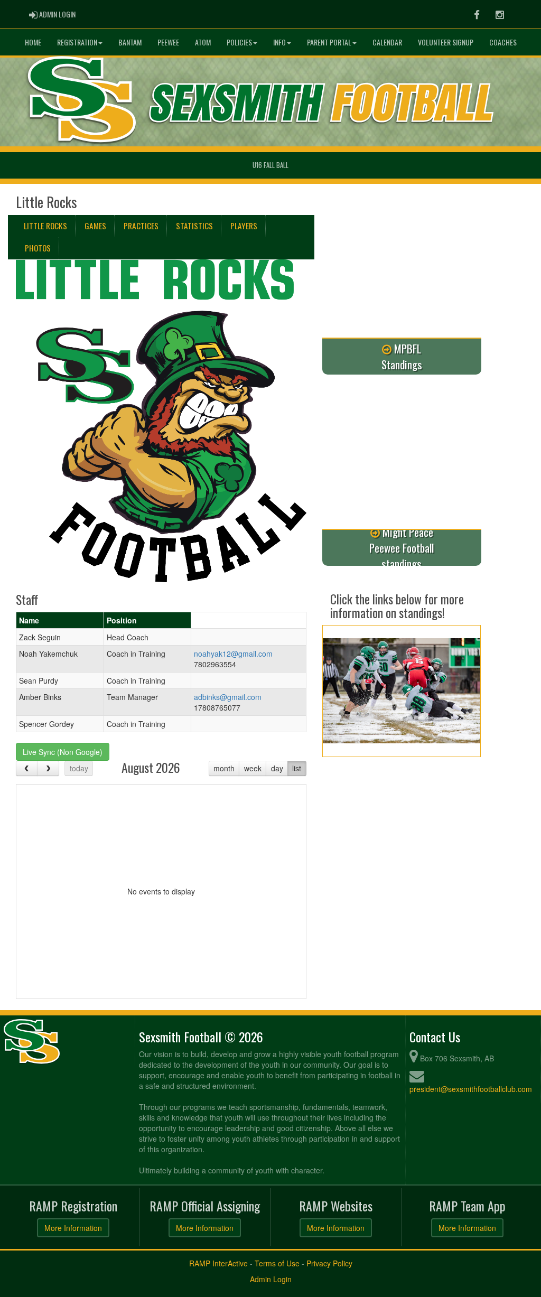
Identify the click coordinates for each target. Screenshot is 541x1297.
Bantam (130, 42)
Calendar (387, 42)
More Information (73, 1228)
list (296, 768)
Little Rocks (45, 225)
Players (243, 225)
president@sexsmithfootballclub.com (470, 1089)
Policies (239, 42)
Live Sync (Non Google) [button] (62, 752)
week (253, 768)
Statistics (194, 225)
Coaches (503, 42)
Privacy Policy (329, 1263)
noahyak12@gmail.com (233, 653)
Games (95, 225)
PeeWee (168, 42)
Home (33, 42)
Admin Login (271, 1279)
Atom (203, 42)
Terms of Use (277, 1263)
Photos (38, 248)
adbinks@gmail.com (228, 697)
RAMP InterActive (218, 1263)
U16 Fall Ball (270, 165)
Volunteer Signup (445, 42)
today (79, 768)
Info (279, 42)
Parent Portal (329, 42)
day (277, 768)
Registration (77, 42)
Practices (141, 225)
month (224, 768)
